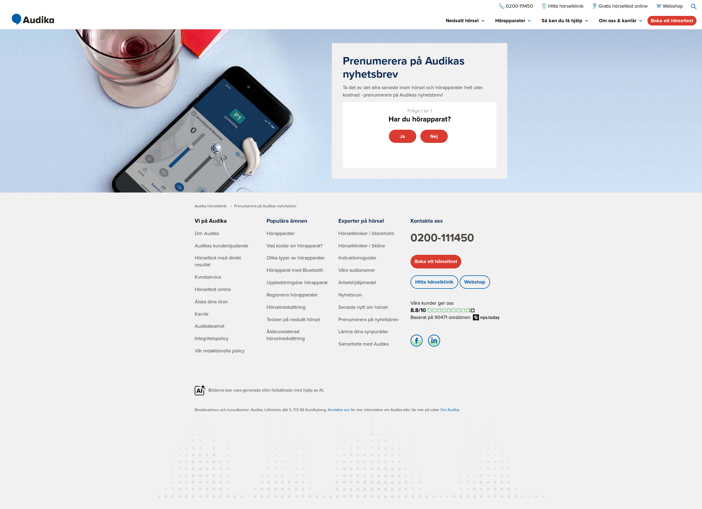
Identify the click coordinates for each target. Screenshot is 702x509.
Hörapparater (281, 233)
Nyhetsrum (350, 294)
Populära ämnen (287, 221)
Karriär (202, 313)
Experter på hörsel (361, 221)
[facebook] (417, 342)
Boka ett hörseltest (672, 20)
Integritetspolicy (211, 338)
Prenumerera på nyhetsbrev (368, 319)
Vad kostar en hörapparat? (294, 245)
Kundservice (208, 276)
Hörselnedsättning (286, 307)
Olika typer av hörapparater (296, 257)
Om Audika (207, 233)
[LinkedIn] (434, 342)
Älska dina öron (211, 301)
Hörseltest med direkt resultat (218, 261)
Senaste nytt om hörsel (363, 307)
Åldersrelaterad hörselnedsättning (286, 335)
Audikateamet (209, 326)
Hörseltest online (213, 289)
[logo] (32, 19)
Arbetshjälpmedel (357, 282)
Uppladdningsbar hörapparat (297, 282)
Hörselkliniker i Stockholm (366, 233)
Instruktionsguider (357, 257)
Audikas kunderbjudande (221, 245)
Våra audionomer (356, 270)
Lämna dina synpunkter (363, 331)
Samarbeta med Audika (363, 343)
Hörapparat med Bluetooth (295, 270)
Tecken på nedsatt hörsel (293, 319)
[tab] (465, 21)
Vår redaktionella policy (220, 350)
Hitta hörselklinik (434, 281)
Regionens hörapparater (292, 294)
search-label (694, 6)
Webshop (474, 281)
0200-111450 (442, 237)
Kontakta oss (427, 221)
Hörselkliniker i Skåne (361, 245)
